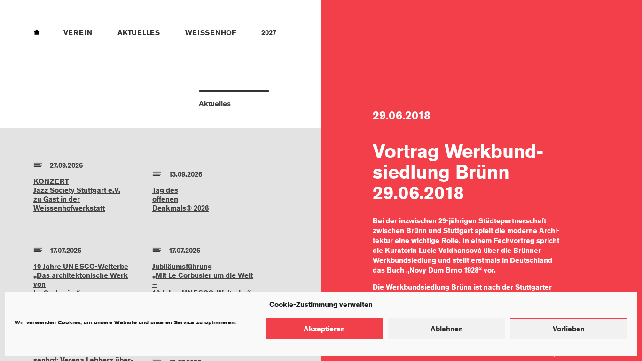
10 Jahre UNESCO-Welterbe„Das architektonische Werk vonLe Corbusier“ (80, 280)
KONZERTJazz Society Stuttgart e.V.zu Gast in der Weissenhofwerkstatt (76, 194)
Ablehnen (447, 328)
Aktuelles (138, 32)
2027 (268, 32)
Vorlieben (569, 328)
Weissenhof (210, 32)
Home (36, 31)
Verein (77, 32)
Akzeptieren (324, 328)
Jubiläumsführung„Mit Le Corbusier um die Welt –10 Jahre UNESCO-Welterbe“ (202, 280)
